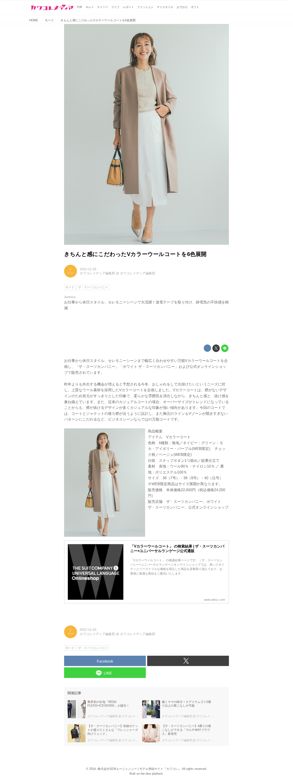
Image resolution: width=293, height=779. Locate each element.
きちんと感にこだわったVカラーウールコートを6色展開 (135, 254)
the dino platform (152, 773)
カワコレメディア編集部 (97, 273)
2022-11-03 (88, 269)
